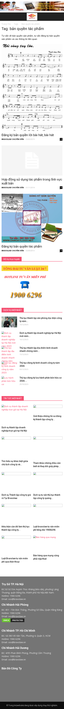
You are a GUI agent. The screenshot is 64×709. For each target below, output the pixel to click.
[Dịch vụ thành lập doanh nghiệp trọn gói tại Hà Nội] (16, 415)
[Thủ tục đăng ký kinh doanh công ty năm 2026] (9, 367)
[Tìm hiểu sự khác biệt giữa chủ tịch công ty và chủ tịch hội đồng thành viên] (16, 447)
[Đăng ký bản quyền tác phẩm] (32, 218)
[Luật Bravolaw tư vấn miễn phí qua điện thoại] (16, 546)
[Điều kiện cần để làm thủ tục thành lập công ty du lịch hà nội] (16, 514)
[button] (59, 16)
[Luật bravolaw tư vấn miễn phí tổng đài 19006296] (48, 514)
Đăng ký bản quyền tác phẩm (22, 246)
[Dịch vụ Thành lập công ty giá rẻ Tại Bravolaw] (16, 482)
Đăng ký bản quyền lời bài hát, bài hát (28, 135)
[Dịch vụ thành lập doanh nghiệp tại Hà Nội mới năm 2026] (9, 339)
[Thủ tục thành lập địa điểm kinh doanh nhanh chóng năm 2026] (9, 356)
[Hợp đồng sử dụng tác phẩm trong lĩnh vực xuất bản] (32, 160)
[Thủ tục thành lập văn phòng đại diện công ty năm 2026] (9, 322)
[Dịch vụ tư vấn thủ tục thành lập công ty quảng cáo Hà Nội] (48, 482)
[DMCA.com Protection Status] (13, 621)
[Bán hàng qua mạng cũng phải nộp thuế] (48, 544)
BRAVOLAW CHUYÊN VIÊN (13, 139)
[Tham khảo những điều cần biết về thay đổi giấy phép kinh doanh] (48, 448)
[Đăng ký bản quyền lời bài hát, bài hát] (32, 87)
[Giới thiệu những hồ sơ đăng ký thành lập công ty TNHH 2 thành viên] (48, 409)
